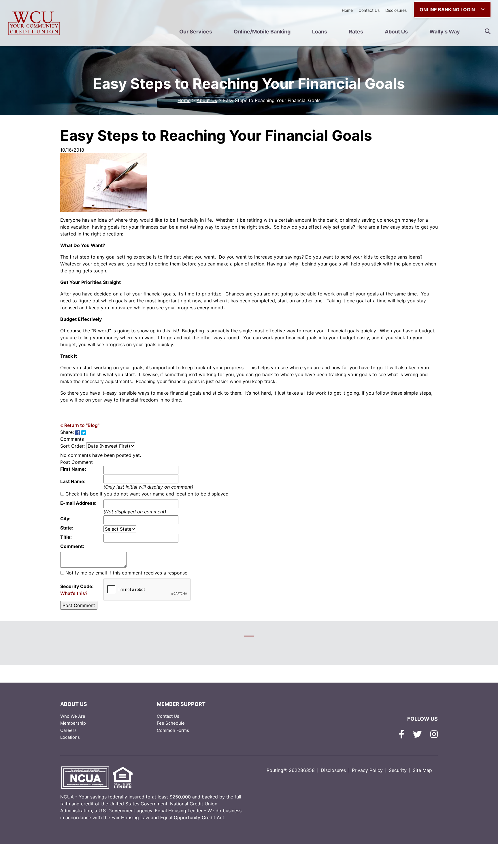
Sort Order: (72, 446)
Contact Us (369, 10)
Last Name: (73, 481)
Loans (319, 32)
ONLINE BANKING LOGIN (448, 9)
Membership (73, 723)
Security (398, 770)
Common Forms (173, 730)
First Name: (73, 469)
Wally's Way (444, 32)
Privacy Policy (367, 770)
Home (347, 10)
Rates (356, 32)
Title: (66, 537)
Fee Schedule (171, 723)
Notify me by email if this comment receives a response (126, 573)
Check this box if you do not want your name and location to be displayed (147, 494)
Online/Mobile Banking (262, 32)
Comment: (72, 546)
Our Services (195, 32)
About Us (396, 32)
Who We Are (72, 716)
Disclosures (396, 10)
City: (65, 518)
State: (66, 528)
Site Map (422, 770)
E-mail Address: (78, 503)
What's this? (74, 593)
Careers (68, 730)
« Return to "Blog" (79, 425)
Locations (70, 737)
